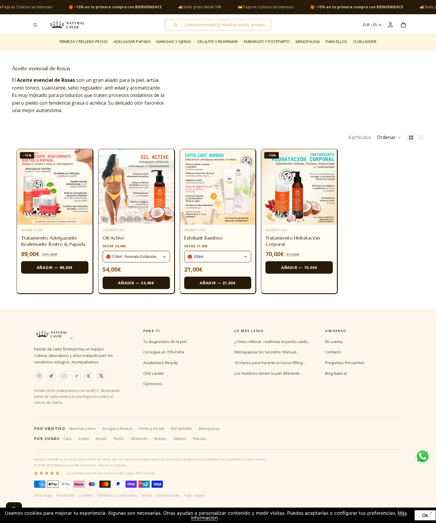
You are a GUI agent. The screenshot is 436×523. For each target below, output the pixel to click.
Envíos (146, 495)
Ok (425, 515)
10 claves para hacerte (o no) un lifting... (269, 362)
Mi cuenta (334, 341)
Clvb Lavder (153, 373)
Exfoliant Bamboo (203, 238)
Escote (101, 438)
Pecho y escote (151, 428)
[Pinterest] (88, 376)
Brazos (160, 438)
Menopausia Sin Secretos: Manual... (266, 352)
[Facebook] (76, 376)
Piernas (199, 438)
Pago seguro (194, 495)
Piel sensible (181, 428)
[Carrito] (403, 24)
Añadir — (55, 267)
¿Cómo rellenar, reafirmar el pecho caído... (272, 341)
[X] (101, 376)
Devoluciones (168, 495)
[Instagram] (39, 376)
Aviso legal (43, 495)
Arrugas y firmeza (117, 428)
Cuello (83, 438)
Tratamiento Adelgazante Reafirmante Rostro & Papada (53, 241)
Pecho (119, 438)
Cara (67, 438)
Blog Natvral (336, 373)
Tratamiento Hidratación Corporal (292, 241)
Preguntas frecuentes (345, 362)
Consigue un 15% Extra (163, 352)
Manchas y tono (82, 428)
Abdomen (139, 438)
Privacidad (65, 495)
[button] (389, 137)
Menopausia (209, 428)
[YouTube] (64, 376)
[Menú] (35, 25)
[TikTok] (51, 376)
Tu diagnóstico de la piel (165, 341)
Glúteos (179, 438)
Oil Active (113, 238)
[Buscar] (218, 25)
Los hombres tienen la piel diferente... (268, 373)
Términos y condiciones (117, 495)
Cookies (86, 495)
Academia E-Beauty (160, 362)
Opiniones (152, 383)
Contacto (333, 352)
